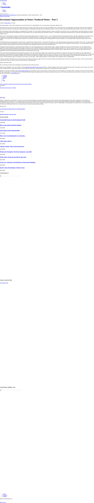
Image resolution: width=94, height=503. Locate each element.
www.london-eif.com (15, 73)
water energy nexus (21, 84)
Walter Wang (7, 23)
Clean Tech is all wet (5, 141)
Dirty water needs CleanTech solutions (10, 125)
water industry (28, 84)
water (3, 25)
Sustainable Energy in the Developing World (12, 120)
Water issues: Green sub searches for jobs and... (13, 157)
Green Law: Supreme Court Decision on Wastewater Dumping (17, 162)
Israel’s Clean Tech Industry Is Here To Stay (12, 167)
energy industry (8, 84)
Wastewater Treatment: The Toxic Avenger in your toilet (16, 151)
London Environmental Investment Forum (33, 67)
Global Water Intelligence (24, 70)
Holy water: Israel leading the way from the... (13, 136)
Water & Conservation (11, 15)
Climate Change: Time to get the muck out (12, 146)
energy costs (2, 84)
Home (4, 3)
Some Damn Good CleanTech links (10, 130)
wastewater (14, 84)
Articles (4, 4)
